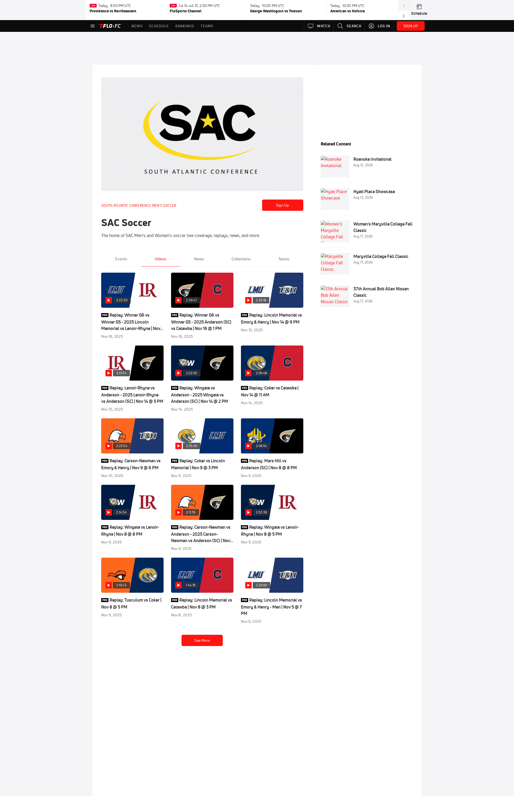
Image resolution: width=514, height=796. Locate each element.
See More (202, 640)
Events (121, 258)
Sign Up (282, 205)
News (199, 258)
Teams (283, 258)
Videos (160, 258)
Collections (241, 258)
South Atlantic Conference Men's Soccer (138, 205)
